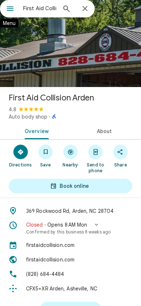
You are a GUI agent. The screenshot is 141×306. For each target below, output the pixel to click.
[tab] (35, 130)
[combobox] (39, 8)
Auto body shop (28, 116)
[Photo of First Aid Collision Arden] (70, 43)
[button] (70, 228)
